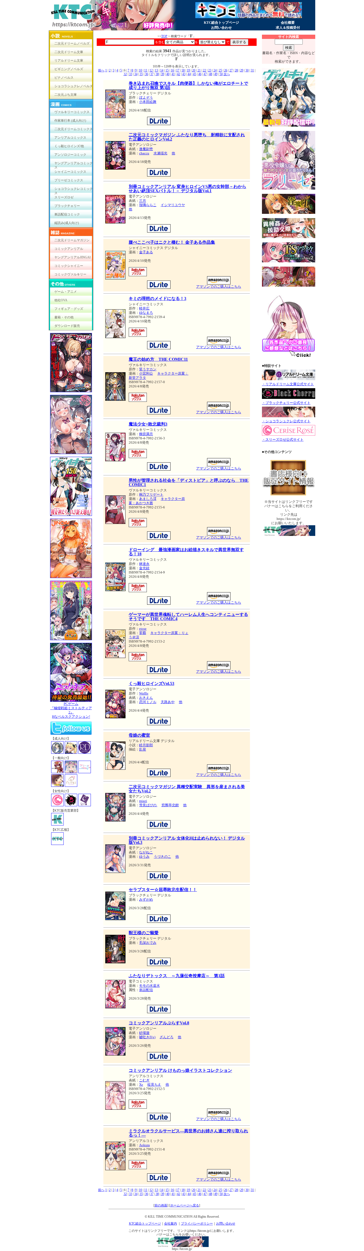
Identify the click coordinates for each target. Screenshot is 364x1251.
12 (151, 70)
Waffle (143, 693)
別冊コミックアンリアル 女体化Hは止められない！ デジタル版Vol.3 (187, 840)
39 (162, 74)
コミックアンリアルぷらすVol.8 (159, 1023)
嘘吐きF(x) (147, 1037)
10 (140, 70)
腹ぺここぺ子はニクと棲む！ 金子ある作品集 (172, 242)
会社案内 (170, 1223)
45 (194, 74)
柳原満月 (146, 434)
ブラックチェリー (67, 206)
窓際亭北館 (170, 805)
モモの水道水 (149, 986)
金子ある (146, 252)
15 (167, 70)
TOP (164, 36)
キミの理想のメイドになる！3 (157, 298)
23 (209, 70)
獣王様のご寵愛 (144, 933)
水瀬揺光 (160, 153)
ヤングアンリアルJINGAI (72, 257)
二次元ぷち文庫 (65, 95)
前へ (101, 70)
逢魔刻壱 (146, 149)
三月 (142, 201)
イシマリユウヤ (173, 205)
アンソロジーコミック (70, 155)
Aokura (144, 1145)
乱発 (142, 749)
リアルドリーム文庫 (68, 60)
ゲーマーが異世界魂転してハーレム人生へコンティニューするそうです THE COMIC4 (188, 616)
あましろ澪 (147, 499)
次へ (227, 74)
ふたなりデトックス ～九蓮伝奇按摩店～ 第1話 (177, 975)
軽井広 (144, 308)
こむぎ (144, 1080)
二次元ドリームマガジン (72, 240)
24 (215, 70)
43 (183, 74)
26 (225, 70)
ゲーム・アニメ (65, 292)
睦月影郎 (146, 745)
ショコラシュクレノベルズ (73, 86)
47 (205, 74)
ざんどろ (166, 1037)
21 (199, 70)
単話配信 (146, 990)
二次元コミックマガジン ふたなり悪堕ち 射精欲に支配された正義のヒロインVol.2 (187, 137)
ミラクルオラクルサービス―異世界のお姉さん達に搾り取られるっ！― (188, 1133)
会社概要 (288, 23)
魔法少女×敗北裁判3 (148, 424)
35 (141, 74)
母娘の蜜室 (139, 735)
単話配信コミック (67, 214)
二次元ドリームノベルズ (72, 43)
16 (172, 70)
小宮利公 (146, 373)
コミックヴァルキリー (70, 274)
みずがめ (146, 899)
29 (241, 70)
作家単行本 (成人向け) (70, 120)
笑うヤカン (147, 369)
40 (167, 74)
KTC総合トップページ (221, 23)
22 (204, 70)
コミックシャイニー (68, 266)
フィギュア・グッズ (68, 309)
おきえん (146, 698)
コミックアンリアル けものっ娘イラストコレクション (180, 1070)
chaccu (144, 153)
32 (125, 74)
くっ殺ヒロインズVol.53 (151, 683)
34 (135, 74)
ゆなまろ (146, 313)
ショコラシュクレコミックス (73, 190)
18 (183, 70)
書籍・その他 (64, 317)
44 (189, 74)
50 (221, 74)
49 (215, 74)
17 (177, 70)
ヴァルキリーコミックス (72, 112)
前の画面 (161, 1205)
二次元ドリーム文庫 (68, 52)
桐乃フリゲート (151, 494)
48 (210, 74)
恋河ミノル (147, 702)
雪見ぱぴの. (148, 805)
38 (157, 74)
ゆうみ (144, 857)
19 (188, 70)
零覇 (142, 633)
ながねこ (146, 852)
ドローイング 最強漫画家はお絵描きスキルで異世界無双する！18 (186, 551)
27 (231, 70)
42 (178, 74)
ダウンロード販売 (67, 326)
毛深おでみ (147, 943)
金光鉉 (144, 568)
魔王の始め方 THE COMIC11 (158, 359)
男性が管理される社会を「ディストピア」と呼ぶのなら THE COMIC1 (189, 482)
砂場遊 (144, 1033)
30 (247, 70)
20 (193, 70)
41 (173, 74)
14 (161, 70)
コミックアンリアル (68, 249)
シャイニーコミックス (70, 172)
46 (199, 74)
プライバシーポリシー (197, 1223)
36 (146, 74)
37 (151, 74)
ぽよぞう (146, 97)
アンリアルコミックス (70, 137)
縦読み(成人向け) (66, 223)
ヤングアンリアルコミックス (73, 164)
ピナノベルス (64, 77)
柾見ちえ (154, 1084)
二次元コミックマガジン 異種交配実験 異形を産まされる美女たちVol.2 (187, 788)
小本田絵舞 (147, 102)
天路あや (168, 702)
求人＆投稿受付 (288, 28)
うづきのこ (162, 857)
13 (156, 70)
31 (252, 70)
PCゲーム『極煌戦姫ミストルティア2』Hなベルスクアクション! (71, 710)
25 (220, 70)
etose (143, 629)
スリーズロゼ (64, 197)
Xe (141, 1084)
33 (130, 74)
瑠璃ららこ (147, 205)
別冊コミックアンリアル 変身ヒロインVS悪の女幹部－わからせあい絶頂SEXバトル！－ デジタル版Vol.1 (187, 188)
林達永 (144, 564)
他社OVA (60, 300)
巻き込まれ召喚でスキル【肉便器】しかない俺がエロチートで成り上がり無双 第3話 (188, 85)
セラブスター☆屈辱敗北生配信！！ (163, 889)
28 (236, 70)
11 (145, 70)
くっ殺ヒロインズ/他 (69, 146)
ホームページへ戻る (184, 1205)
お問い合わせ (221, 28)
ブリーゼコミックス (68, 180)
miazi (143, 801)
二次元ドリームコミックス (73, 129)
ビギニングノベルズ (68, 69)
